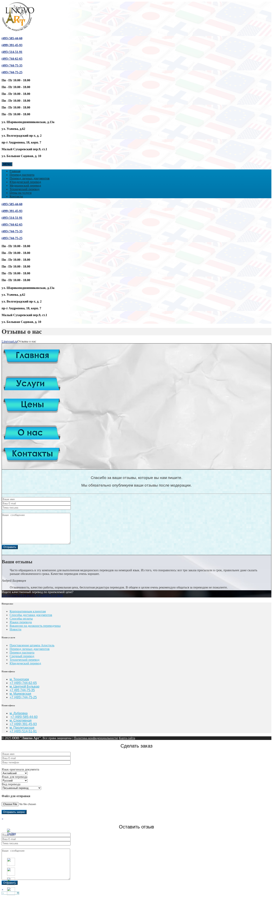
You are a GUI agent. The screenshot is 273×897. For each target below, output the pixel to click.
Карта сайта (127, 738)
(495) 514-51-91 (12, 52)
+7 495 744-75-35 (22, 690)
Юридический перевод (25, 182)
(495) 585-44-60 (12, 38)
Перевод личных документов (30, 178)
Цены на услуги (21, 192)
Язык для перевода (14, 777)
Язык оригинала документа (20, 769)
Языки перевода (21, 622)
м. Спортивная (21, 720)
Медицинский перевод (25, 185)
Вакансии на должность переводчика (35, 625)
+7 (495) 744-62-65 (23, 683)
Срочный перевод (22, 656)
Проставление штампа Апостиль (32, 645)
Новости (15, 629)
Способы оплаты (21, 618)
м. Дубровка (19, 713)
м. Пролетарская (22, 727)
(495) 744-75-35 (12, 65)
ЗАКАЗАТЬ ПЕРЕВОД (17, 595)
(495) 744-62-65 (12, 58)
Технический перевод (24, 189)
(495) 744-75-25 (12, 72)
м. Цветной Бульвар (24, 686)
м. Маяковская (20, 693)
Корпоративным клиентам (28, 611)
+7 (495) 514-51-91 (23, 731)
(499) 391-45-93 (12, 45)
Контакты (16, 196)
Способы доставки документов (31, 615)
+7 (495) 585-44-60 (24, 717)
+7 (12, 697)
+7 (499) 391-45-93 (23, 724)
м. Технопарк (19, 679)
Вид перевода (11, 784)
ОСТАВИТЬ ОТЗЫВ (48, 595)
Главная (15, 171)
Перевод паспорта (22, 174)
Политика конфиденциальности (96, 738)
